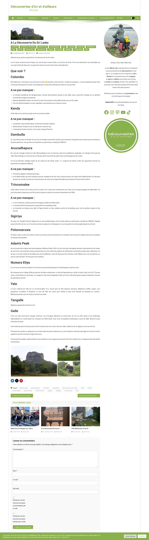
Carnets (56, 18)
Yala (86, 49)
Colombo (71, 46)
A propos (20, 18)
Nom (15, 471)
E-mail (15, 480)
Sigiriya (50, 49)
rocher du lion (40, 390)
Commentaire (18, 449)
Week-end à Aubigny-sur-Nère (22, 428)
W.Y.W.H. (120, 18)
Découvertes (68, 18)
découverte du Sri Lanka (69, 388)
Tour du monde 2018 (107, 18)
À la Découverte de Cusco (50, 428)
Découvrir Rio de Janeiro (22, 396)
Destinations (32, 18)
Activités (45, 18)
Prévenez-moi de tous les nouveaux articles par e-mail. (19, 518)
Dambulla (80, 46)
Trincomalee (78, 49)
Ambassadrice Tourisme (86, 18)
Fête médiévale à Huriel (79, 428)
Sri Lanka (59, 49)
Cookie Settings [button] (130, 536)
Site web (16, 488)
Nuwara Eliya (29, 49)
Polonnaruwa (41, 49)
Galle (13, 49)
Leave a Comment (44, 53)
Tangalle (68, 49)
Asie (63, 46)
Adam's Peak (43, 46)
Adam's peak (23, 388)
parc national (28, 390)
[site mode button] (132, 18)
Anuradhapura (54, 46)
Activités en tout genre (28, 46)
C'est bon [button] (142, 536)
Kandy (20, 49)
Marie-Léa (31, 53)
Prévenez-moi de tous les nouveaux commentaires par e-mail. (19, 504)
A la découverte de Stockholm (89, 396)
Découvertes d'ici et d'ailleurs (34, 6)
